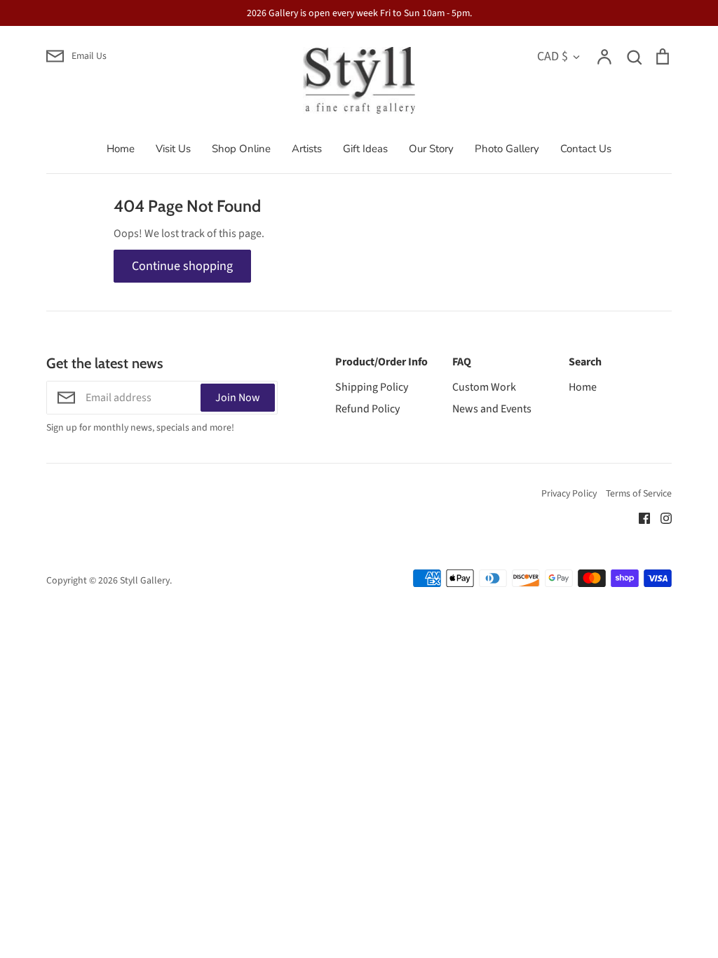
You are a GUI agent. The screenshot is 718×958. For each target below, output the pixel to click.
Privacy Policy (569, 494)
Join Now (237, 397)
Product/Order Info (381, 362)
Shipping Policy (371, 387)
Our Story (431, 149)
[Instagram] (661, 517)
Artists (307, 149)
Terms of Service (639, 494)
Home (121, 149)
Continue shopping (182, 266)
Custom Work (484, 387)
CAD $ (552, 56)
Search (585, 362)
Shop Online (241, 149)
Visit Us (173, 149)
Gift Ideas (365, 149)
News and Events (491, 409)
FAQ (461, 362)
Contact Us (585, 149)
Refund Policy (367, 409)
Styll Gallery (145, 581)
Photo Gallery (507, 149)
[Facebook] (639, 517)
